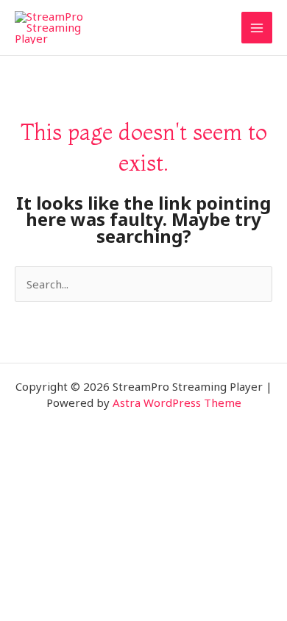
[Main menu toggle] (257, 27)
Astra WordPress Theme (177, 402)
